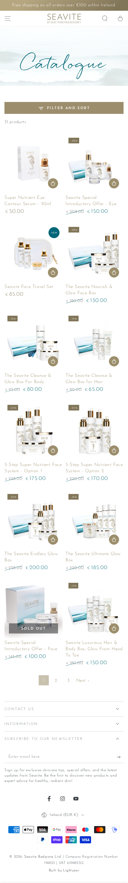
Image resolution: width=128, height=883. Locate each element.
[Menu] (7, 18)
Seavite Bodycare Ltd (42, 857)
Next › (83, 680)
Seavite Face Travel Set (28, 287)
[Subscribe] (120, 757)
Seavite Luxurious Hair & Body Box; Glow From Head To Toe (93, 649)
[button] (105, 18)
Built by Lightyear (64, 870)
